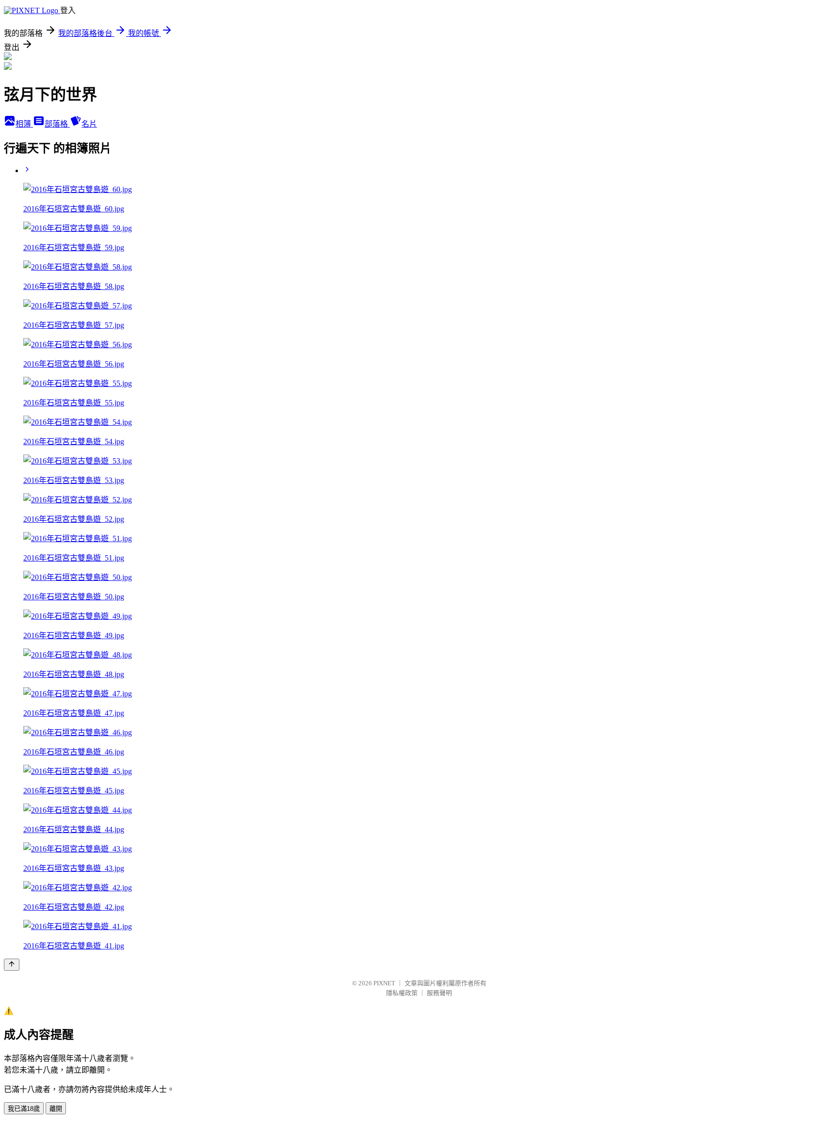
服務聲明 (439, 992)
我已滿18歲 (24, 1108)
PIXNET (384, 983)
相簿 (24, 124)
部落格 (57, 124)
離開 (55, 1108)
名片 (89, 124)
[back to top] (11, 965)
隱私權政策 (402, 992)
